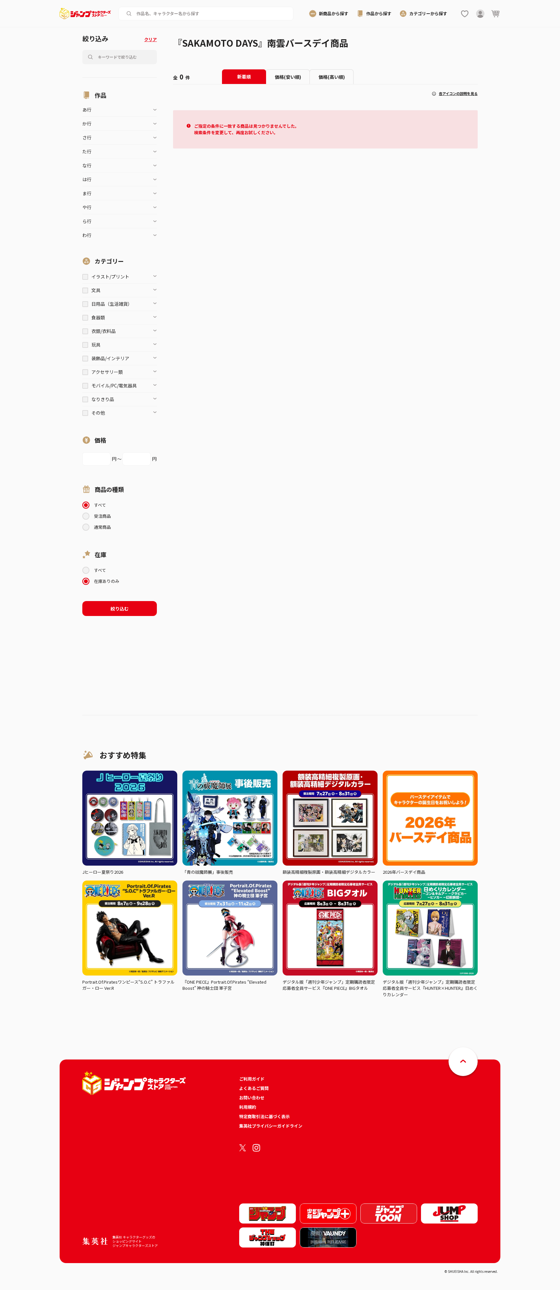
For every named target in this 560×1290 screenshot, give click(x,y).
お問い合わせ (251, 1098)
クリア (150, 39)
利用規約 (247, 1107)
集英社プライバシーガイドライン (270, 1126)
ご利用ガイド (251, 1079)
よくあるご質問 (254, 1088)
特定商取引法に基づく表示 (264, 1116)
